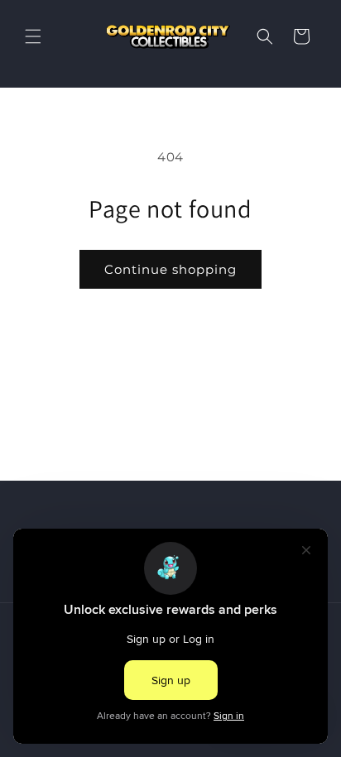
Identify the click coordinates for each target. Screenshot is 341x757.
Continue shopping (170, 269)
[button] (33, 36)
